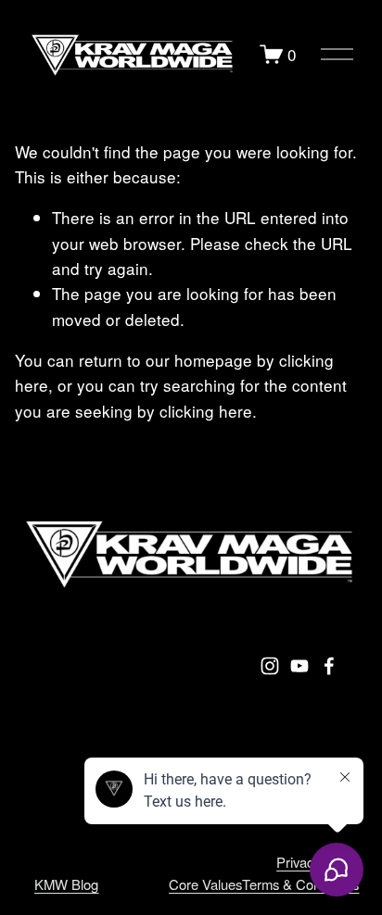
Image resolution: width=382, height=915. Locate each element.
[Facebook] (329, 666)
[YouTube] (299, 666)
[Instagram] (270, 666)
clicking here (205, 410)
